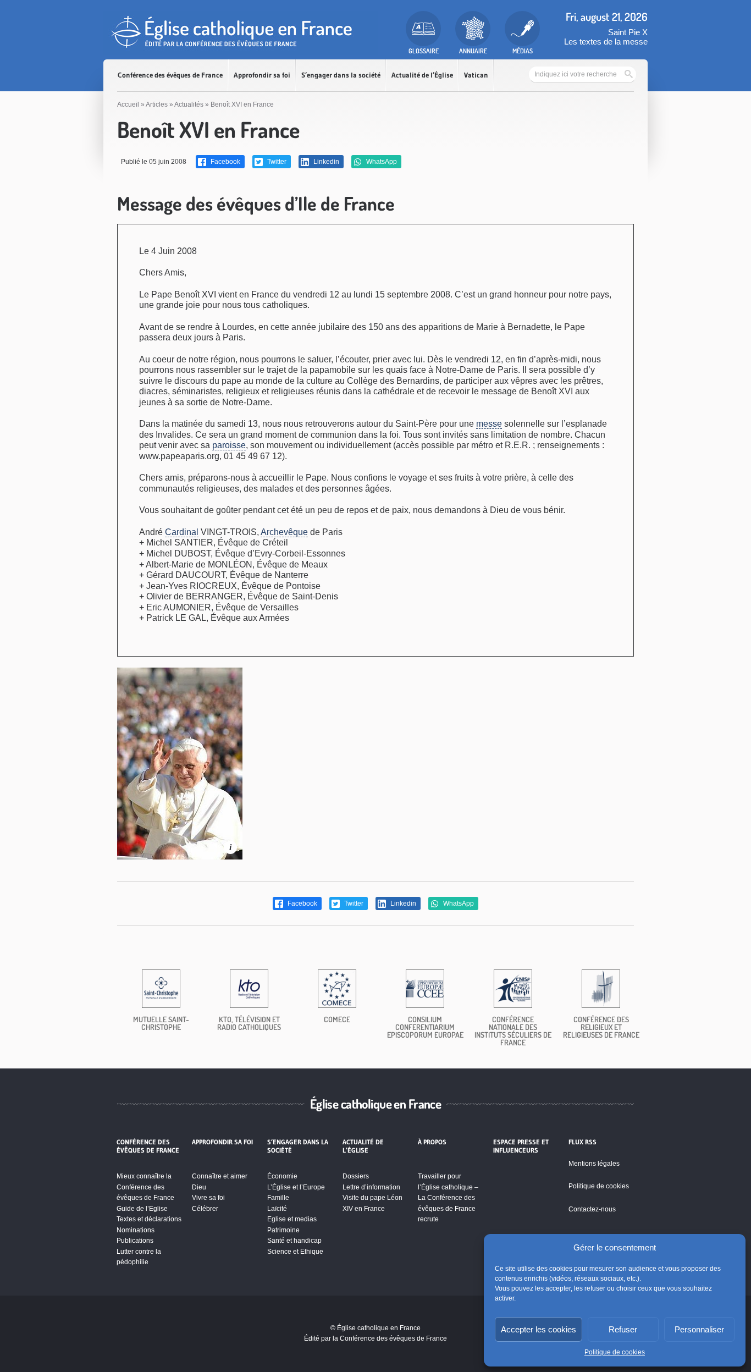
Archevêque (284, 532)
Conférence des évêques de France (170, 75)
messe (489, 423)
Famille (278, 1198)
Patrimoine (283, 1230)
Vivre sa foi (208, 1198)
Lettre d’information (371, 1187)
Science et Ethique (295, 1251)
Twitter (276, 162)
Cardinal (181, 532)
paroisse (229, 445)
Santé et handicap (294, 1240)
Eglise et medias (292, 1219)
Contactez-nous (592, 1209)
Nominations (135, 1230)
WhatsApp (381, 162)
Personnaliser (699, 1329)
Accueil (128, 104)
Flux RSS (582, 1142)
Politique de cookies (614, 1352)
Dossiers (356, 1176)
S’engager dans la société (340, 75)
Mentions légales (594, 1163)
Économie (282, 1176)
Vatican (476, 75)
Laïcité (277, 1209)
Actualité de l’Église (422, 75)
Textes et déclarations (149, 1219)
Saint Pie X (628, 32)
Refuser (623, 1329)
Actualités (188, 104)
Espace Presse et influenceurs (521, 1146)
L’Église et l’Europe (296, 1187)
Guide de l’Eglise (142, 1209)
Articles (157, 104)
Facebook (224, 162)
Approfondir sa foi (262, 75)
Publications (135, 1240)
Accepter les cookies (538, 1329)
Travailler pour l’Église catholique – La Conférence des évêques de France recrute (448, 1197)
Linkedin (325, 162)
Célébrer (205, 1209)
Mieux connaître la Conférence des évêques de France (145, 1187)
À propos (432, 1142)
